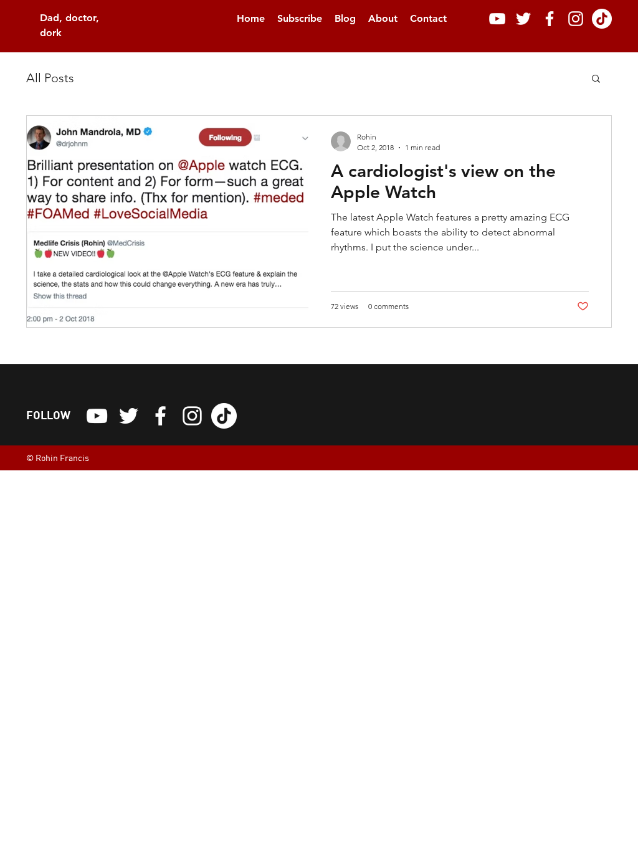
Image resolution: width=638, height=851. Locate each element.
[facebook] (549, 19)
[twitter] (523, 19)
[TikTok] (602, 19)
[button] (596, 79)
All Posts (50, 77)
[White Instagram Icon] (576, 19)
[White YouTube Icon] (497, 19)
